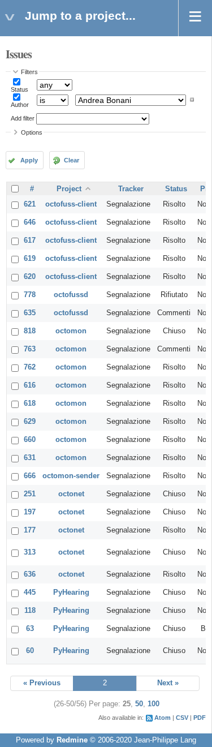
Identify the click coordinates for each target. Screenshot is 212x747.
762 (30, 367)
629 (30, 422)
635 (30, 313)
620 (30, 277)
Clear (71, 160)
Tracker (131, 189)
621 (30, 204)
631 (30, 458)
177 (30, 530)
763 (30, 349)
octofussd (71, 295)
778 (30, 295)
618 (30, 403)
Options (31, 132)
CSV (182, 717)
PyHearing (71, 592)
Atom (162, 717)
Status (19, 89)
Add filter (22, 118)
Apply (29, 160)
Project (69, 189)
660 (30, 440)
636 (30, 574)
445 (30, 592)
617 (30, 240)
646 (30, 222)
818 (30, 331)
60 (30, 651)
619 (30, 259)
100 (153, 704)
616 (30, 385)
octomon (70, 331)
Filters (29, 71)
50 (139, 704)
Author (20, 104)
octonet (71, 494)
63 (30, 629)
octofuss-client (71, 204)
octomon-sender (70, 476)
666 (30, 476)
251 (30, 494)
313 (30, 552)
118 (30, 611)
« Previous (41, 683)
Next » (168, 683)
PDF (199, 717)
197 (30, 512)
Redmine (72, 740)
